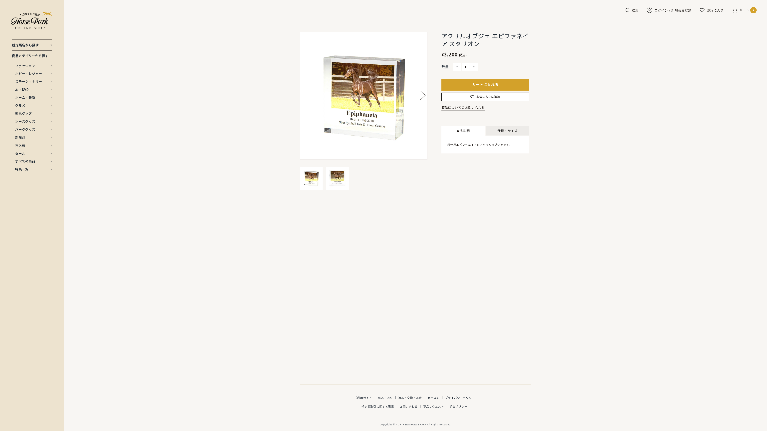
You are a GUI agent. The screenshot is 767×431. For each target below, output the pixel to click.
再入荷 (20, 145)
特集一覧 (22, 169)
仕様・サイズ (507, 130)
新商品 (20, 137)
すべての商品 (25, 161)
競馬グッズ (23, 113)
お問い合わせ (408, 406)
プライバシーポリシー (460, 398)
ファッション (25, 65)
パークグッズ (25, 129)
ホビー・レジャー (28, 73)
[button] (423, 95)
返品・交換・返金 (410, 398)
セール (20, 153)
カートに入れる (485, 84)
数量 (445, 66)
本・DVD (22, 89)
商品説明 (463, 130)
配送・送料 (385, 398)
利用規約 (433, 398)
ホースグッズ (25, 121)
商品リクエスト (433, 406)
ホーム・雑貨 (25, 97)
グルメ (20, 105)
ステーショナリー (28, 81)
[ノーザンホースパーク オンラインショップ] (32, 20)
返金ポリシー (458, 406)
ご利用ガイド (363, 398)
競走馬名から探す (25, 45)
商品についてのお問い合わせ (463, 107)
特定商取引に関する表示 (378, 406)
